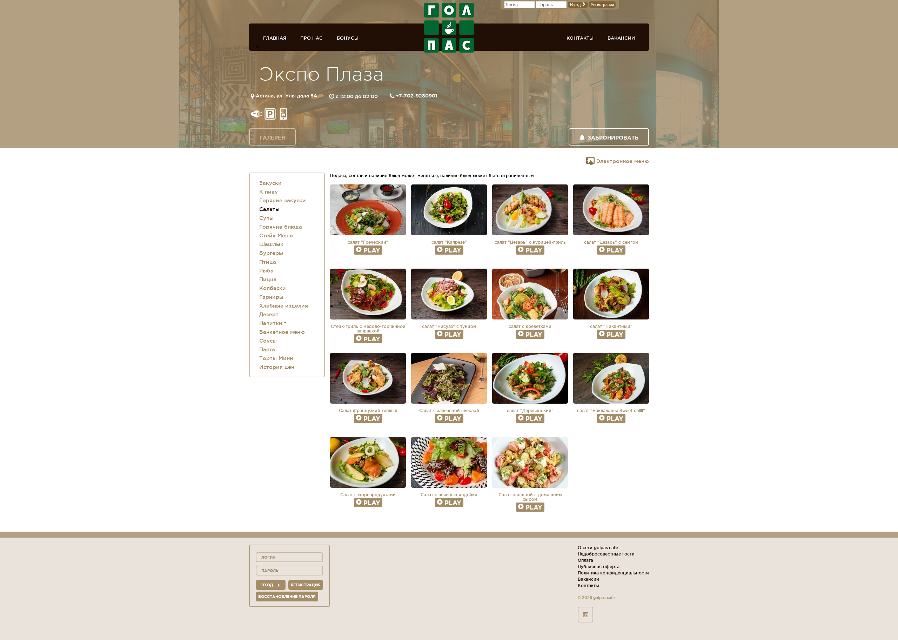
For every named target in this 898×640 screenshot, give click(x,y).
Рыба (266, 271)
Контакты (580, 37)
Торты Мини (276, 358)
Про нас (311, 37)
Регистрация (602, 5)
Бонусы (347, 37)
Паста (267, 349)
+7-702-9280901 (416, 96)
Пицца (268, 279)
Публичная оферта (598, 566)
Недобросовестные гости (606, 554)
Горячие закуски (282, 200)
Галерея (272, 138)
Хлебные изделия (283, 306)
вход (267, 585)
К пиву (268, 192)
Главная (274, 37)
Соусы (268, 341)
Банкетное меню (282, 332)
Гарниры (271, 297)
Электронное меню (622, 161)
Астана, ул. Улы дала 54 (286, 96)
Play (371, 250)
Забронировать (613, 138)
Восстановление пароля (287, 596)
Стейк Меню (276, 235)
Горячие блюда (280, 227)
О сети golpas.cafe (598, 547)
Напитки (270, 323)
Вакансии (621, 37)
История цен (276, 367)
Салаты (269, 209)
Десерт (269, 314)
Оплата (585, 560)
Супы (266, 218)
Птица (267, 262)
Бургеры (271, 253)
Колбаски (272, 288)
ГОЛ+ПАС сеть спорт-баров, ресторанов (449, 28)
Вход (576, 4)
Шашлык (271, 244)
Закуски (270, 183)
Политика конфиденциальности (613, 573)
